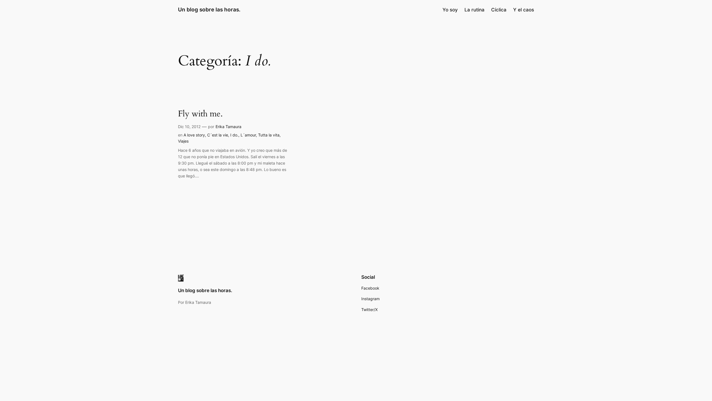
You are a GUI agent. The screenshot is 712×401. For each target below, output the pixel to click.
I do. (234, 135)
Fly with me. (200, 114)
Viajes (183, 141)
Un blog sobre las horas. (209, 9)
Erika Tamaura (228, 126)
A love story (194, 135)
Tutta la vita (269, 135)
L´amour (248, 135)
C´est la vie (217, 135)
